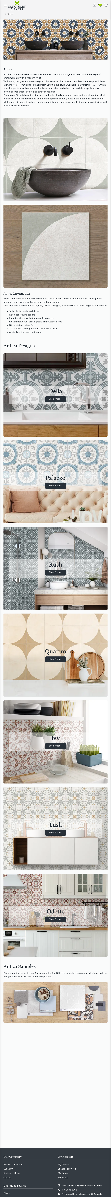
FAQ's (6, 1194)
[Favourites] (100, 5)
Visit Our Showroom (13, 1165)
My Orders (63, 1173)
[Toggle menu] (5, 6)
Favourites (63, 1178)
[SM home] (17, 5)
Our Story (8, 1169)
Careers (7, 1178)
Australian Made (11, 1173)
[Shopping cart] (106, 5)
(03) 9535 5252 (69, 1190)
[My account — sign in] (94, 5)
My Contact (63, 1165)
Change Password (67, 1169)
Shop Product (55, 399)
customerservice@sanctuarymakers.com (82, 1186)
